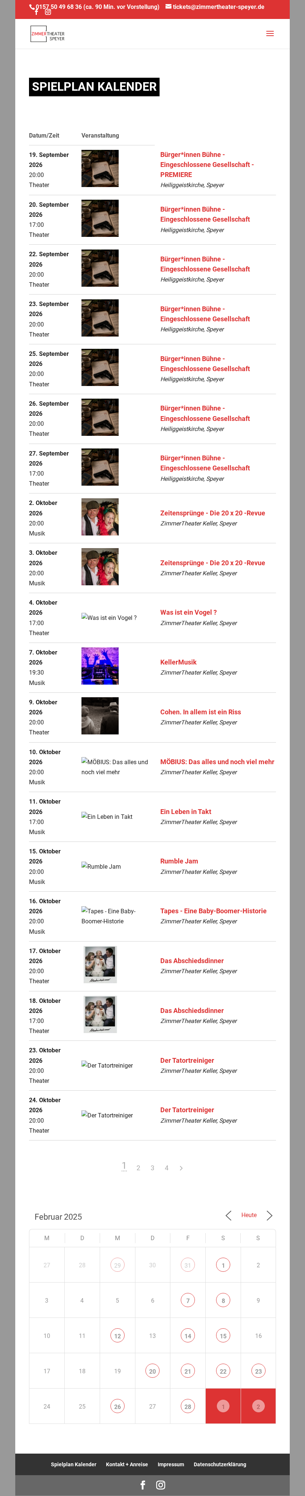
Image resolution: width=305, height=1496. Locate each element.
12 (117, 1336)
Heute (249, 1215)
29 (117, 1265)
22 (223, 1371)
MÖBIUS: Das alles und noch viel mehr (217, 762)
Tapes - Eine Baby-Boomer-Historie (213, 911)
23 (258, 1371)
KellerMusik (178, 662)
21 (187, 1371)
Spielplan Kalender (73, 1464)
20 (152, 1371)
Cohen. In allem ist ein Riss (200, 712)
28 (187, 1406)
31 (187, 1265)
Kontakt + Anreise (127, 1464)
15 (223, 1336)
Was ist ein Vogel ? (188, 612)
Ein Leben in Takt (185, 811)
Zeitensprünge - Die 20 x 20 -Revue (212, 513)
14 (187, 1336)
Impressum (171, 1464)
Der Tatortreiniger (187, 1060)
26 (117, 1406)
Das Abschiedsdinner (192, 961)
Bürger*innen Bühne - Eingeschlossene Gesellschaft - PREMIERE (207, 164)
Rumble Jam (179, 861)
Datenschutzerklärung (220, 1464)
